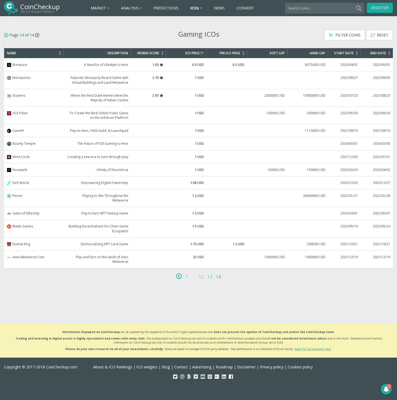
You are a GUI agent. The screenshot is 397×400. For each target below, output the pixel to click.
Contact (181, 366)
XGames (198, 97)
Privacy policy (271, 366)
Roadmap (224, 366)
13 (209, 277)
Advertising (201, 366)
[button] (386, 389)
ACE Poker (198, 115)
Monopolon (198, 80)
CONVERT (245, 8)
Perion (198, 198)
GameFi (198, 130)
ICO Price (192, 53)
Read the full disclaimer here (313, 349)
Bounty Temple (198, 143)
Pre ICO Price (230, 53)
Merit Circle (198, 156)
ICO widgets (146, 366)
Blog (166, 366)
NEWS (219, 8)
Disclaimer (246, 366)
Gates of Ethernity (198, 213)
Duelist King (198, 244)
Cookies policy (300, 366)
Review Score (148, 53)
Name (11, 53)
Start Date (344, 53)
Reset (382, 35)
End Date (378, 53)
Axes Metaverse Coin (198, 259)
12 (201, 277)
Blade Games (198, 228)
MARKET (99, 8)
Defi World (198, 182)
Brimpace (198, 64)
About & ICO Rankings (112, 366)
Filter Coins (347, 35)
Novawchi (198, 169)
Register (380, 7)
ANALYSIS (130, 8)
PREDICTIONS (166, 8)
